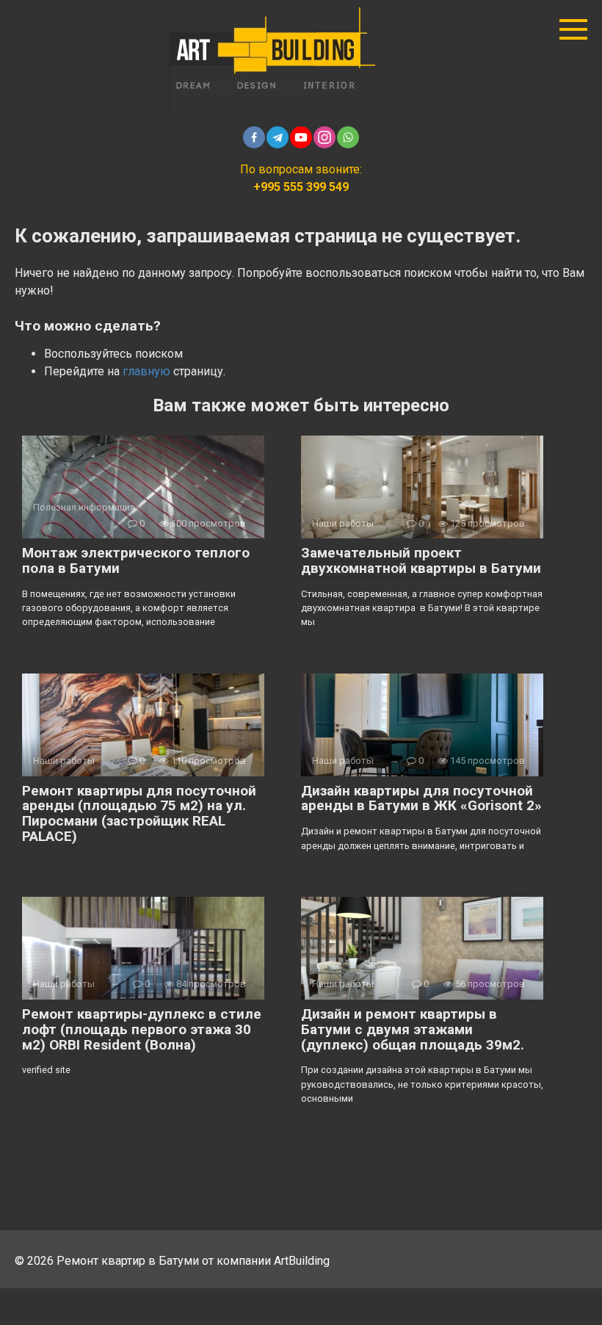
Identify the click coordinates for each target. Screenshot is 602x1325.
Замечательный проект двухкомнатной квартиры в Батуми (421, 560)
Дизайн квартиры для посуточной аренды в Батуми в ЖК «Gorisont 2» (421, 798)
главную (146, 371)
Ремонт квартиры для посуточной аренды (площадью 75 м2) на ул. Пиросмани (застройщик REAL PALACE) (139, 813)
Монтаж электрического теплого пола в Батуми (136, 560)
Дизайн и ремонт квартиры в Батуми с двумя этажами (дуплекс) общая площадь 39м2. (412, 1029)
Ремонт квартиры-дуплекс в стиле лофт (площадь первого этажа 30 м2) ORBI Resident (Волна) (141, 1029)
